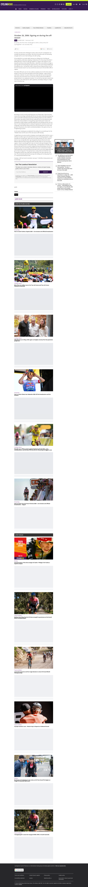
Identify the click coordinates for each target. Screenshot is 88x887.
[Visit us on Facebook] (55, 4)
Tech (48, 9)
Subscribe (69, 4)
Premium (43, 9)
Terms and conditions (19, 875)
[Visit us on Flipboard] (63, 4)
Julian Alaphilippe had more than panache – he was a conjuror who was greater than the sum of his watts (64, 168)
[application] (33, 98)
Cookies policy (62, 875)
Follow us (43, 48)
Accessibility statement (20, 878)
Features (64, 9)
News (20, 9)
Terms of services (31, 175)
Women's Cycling (34, 9)
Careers (31, 878)
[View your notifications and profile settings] (80, 4)
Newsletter (51, 48)
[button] (84, 4)
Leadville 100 (58, 27)
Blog (16, 40)
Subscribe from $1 (68, 27)
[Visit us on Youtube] (61, 4)
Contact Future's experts (34, 875)
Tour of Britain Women (38, 27)
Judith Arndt (21, 40)
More (70, 9)
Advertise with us (47, 878)
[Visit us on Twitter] (57, 4)
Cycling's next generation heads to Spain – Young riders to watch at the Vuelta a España (65, 150)
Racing (25, 9)
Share (17, 48)
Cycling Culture (17, 32)
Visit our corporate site (60, 865)
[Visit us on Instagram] (59, 4)
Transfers (49, 27)
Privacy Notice (18, 176)
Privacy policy (47, 875)
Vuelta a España (26, 27)
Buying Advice (56, 9)
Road (16, 194)
